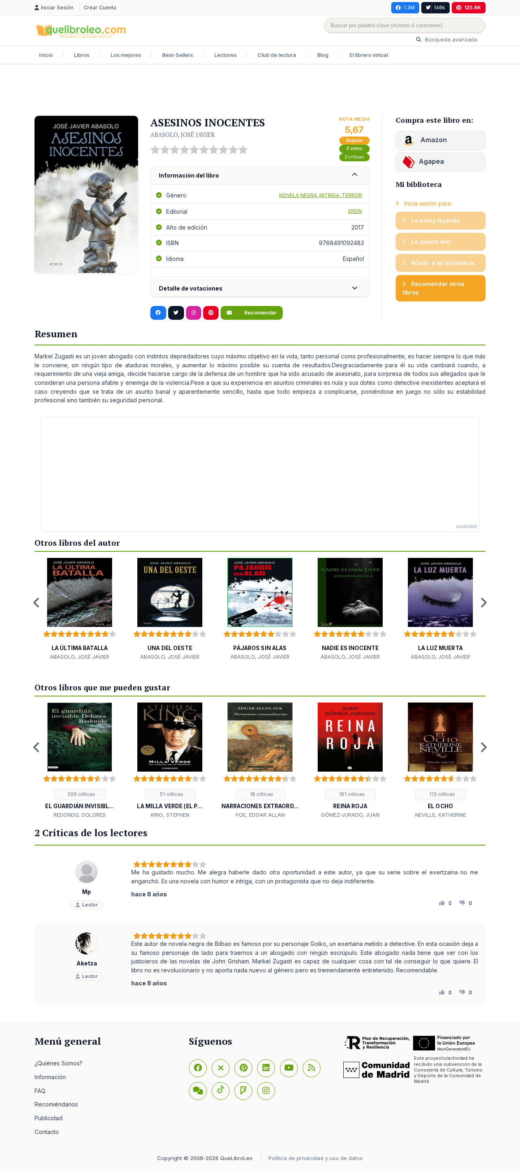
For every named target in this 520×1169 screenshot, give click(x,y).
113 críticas (441, 794)
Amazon (433, 140)
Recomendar (260, 313)
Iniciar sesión (58, 7)
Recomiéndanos (56, 1104)
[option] (80, 609)
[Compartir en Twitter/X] (176, 313)
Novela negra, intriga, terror (320, 195)
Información (50, 1077)
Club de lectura (277, 55)
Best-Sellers (177, 55)
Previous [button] (36, 602)
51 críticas (171, 794)
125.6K (472, 7)
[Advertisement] (260, 91)
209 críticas (80, 794)
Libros (81, 55)
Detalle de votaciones (191, 288)
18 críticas (261, 794)
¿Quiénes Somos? (58, 1063)
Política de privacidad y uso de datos (316, 1158)
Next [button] (483, 602)
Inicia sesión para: (427, 203)
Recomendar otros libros (433, 288)
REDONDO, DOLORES (80, 814)
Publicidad (49, 1118)
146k (439, 7)
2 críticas (354, 157)
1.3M (409, 7)
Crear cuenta (100, 7)
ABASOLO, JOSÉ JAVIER (182, 134)
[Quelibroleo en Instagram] (193, 313)
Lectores (225, 55)
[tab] (260, 175)
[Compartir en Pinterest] (211, 313)
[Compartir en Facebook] (158, 313)
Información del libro (189, 175)
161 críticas (351, 794)
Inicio (46, 55)
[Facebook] (198, 1068)
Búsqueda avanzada (450, 39)
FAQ (40, 1090)
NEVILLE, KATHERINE (440, 814)
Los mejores (125, 55)
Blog (322, 55)
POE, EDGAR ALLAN (260, 814)
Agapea (431, 161)
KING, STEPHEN (170, 814)
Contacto (47, 1131)
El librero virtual (368, 55)
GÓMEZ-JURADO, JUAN (350, 814)
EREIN (355, 211)
